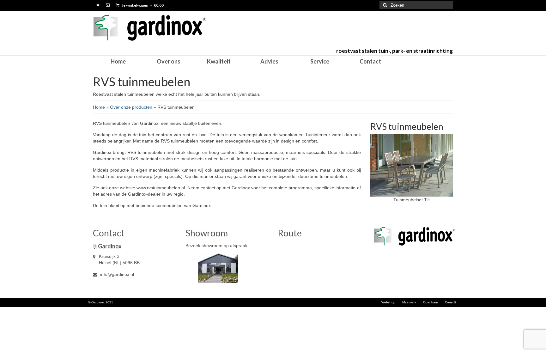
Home (99, 107)
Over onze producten (131, 107)
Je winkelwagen (142, 5)
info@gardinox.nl (116, 274)
